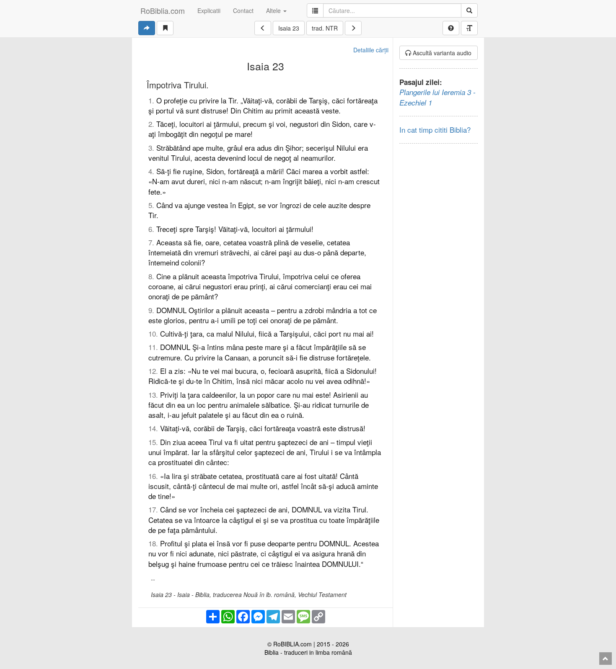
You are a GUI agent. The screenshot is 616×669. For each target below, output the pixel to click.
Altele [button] (274, 10)
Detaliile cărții (370, 50)
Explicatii (208, 10)
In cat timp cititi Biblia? (435, 129)
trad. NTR (325, 28)
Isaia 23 (288, 28)
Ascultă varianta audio (441, 53)
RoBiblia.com (162, 10)
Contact (243, 10)
